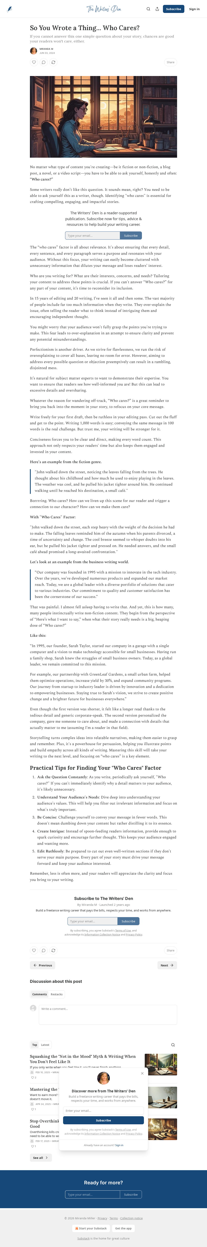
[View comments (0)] (44, 62)
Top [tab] (34, 1045)
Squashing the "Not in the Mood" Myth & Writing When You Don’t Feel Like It (83, 1059)
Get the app (123, 1228)
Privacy (102, 1218)
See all (38, 1158)
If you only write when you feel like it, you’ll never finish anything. (76, 1067)
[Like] (34, 62)
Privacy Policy (134, 1133)
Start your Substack (93, 1228)
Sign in (194, 9)
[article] (103, 1067)
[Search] (148, 9)
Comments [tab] (39, 994)
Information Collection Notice (102, 1133)
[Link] (24, 768)
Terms (114, 1218)
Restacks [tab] (56, 994)
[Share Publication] (157, 9)
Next (164, 965)
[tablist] (47, 994)
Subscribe (173, 9)
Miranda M (46, 49)
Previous (45, 965)
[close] (142, 1073)
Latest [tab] (45, 1045)
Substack (83, 1238)
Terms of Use (123, 1129)
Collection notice (131, 1218)
